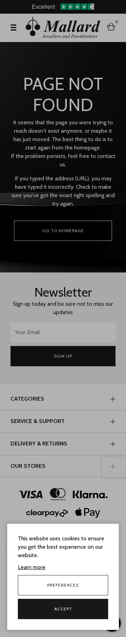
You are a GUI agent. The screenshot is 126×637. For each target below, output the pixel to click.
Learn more (32, 567)
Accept (63, 608)
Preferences (63, 585)
